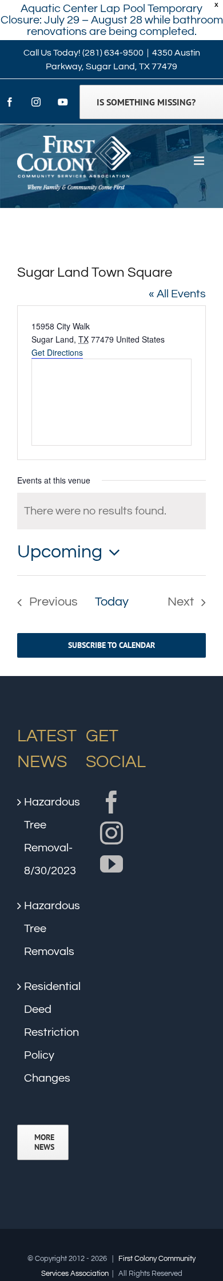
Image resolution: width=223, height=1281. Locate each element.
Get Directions (57, 352)
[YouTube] (111, 863)
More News (44, 1142)
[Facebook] (111, 802)
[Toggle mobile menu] (200, 161)
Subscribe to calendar (111, 645)
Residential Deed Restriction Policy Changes (43, 1032)
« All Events (177, 294)
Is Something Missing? (146, 102)
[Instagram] (111, 833)
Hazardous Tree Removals (43, 928)
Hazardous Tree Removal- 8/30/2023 (43, 836)
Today (112, 601)
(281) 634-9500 (113, 52)
